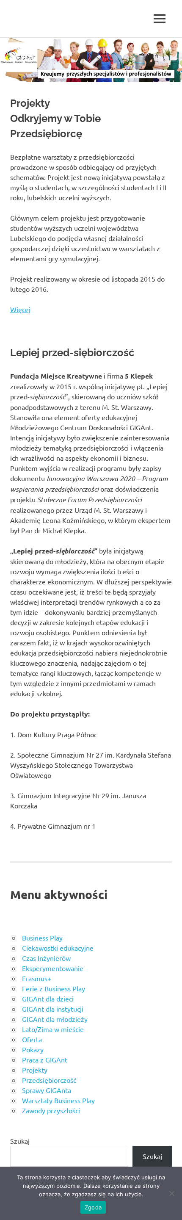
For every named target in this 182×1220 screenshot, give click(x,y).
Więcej (20, 309)
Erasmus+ (36, 978)
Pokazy (33, 1049)
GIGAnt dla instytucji (52, 1008)
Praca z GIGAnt (44, 1059)
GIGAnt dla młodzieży (55, 1019)
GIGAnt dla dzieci (48, 998)
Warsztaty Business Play (58, 1100)
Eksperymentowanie (52, 968)
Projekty (34, 1069)
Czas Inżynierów (46, 958)
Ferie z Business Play (53, 988)
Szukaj (20, 1141)
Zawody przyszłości (51, 1110)
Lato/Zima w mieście (53, 1029)
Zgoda (93, 1207)
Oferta (32, 1039)
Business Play (42, 937)
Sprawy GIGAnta (46, 1090)
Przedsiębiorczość (49, 1080)
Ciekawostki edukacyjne (58, 947)
